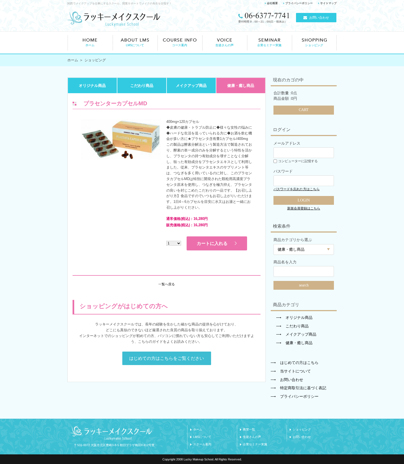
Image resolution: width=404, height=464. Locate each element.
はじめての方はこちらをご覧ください (166, 358)
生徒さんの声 (252, 436)
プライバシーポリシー (299, 3)
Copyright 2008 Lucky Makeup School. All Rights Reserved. (202, 459)
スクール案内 (202, 444)
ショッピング (302, 429)
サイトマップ (328, 3)
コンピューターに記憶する (298, 161)
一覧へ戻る (166, 284)
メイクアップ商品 (191, 85)
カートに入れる (212, 243)
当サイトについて (295, 371)
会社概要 (272, 3)
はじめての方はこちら (299, 362)
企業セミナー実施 (255, 444)
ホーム (72, 60)
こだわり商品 (141, 85)
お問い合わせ (319, 18)
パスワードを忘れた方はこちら (296, 189)
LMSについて (202, 436)
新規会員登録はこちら (303, 208)
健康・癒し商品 (240, 85)
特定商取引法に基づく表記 (303, 388)
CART (304, 110)
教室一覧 (249, 429)
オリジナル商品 (92, 85)
